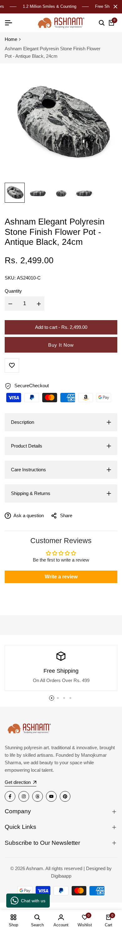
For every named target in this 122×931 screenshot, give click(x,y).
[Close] (114, 6)
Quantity (13, 291)
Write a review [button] (61, 576)
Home (11, 39)
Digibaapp (61, 876)
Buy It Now (61, 345)
